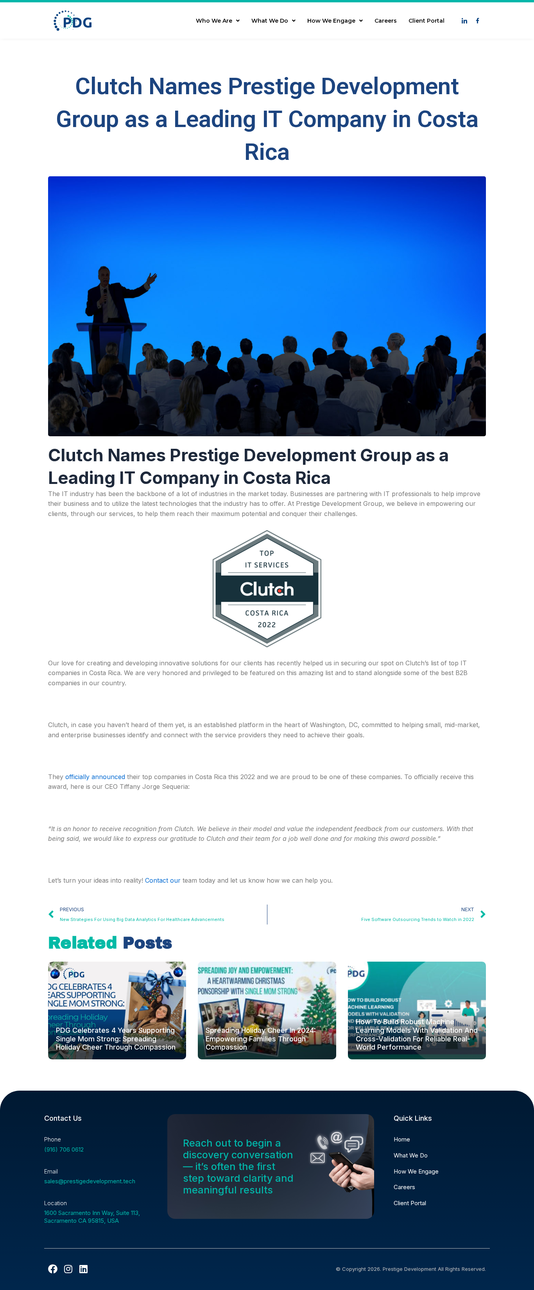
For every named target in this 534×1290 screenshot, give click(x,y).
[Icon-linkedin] (464, 20)
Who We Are (214, 20)
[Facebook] (52, 1269)
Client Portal (426, 20)
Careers (386, 20)
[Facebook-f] (477, 20)
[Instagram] (68, 1269)
